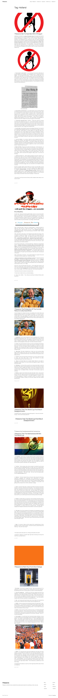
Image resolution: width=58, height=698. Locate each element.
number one (35, 41)
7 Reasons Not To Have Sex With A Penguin (28, 34)
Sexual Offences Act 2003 (31, 170)
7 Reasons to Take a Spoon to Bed (35, 238)
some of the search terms (29, 36)
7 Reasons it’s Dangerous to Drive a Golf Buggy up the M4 (24, 257)
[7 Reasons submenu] (55, 1)
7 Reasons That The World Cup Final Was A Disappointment (28, 410)
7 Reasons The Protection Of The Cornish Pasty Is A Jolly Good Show (27, 310)
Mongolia (25, 267)
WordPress (54, 695)
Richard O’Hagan (23, 169)
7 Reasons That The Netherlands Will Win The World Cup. (27, 434)
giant (39, 167)
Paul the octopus (21, 473)
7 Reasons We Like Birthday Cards (23, 238)
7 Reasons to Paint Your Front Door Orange (28, 567)
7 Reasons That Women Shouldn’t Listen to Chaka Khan (29, 259)
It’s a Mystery (18, 212)
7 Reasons (4, 1)
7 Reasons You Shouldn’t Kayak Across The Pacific (29, 249)
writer (33, 167)
